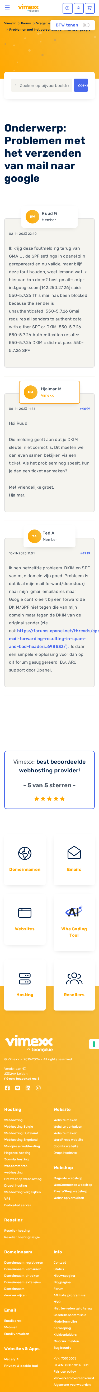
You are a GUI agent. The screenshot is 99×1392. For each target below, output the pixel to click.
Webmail (10, 1327)
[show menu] (7, 7)
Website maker (65, 1133)
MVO (57, 1302)
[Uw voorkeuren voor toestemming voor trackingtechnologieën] (94, 1044)
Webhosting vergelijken (22, 1192)
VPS (7, 1198)
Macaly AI (12, 1359)
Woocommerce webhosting (16, 1169)
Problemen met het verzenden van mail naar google (49, 29)
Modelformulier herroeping (65, 1325)
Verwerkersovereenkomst (74, 1378)
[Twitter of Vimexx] (20, 1088)
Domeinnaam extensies (22, 1282)
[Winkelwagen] (90, 8)
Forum (26, 23)
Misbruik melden (66, 1341)
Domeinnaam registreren (23, 1262)
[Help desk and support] (68, 8)
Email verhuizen (16, 1334)
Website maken (65, 1120)
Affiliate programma (70, 1295)
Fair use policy (65, 1371)
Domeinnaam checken (21, 1276)
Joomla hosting (16, 1159)
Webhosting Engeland (21, 1140)
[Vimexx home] (28, 7)
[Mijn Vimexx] (79, 8)
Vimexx (10, 23)
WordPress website (68, 1140)
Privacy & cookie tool (21, 1366)
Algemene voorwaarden (72, 1384)
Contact (60, 1262)
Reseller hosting (17, 1230)
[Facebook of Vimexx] (9, 1088)
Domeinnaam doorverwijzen (15, 1292)
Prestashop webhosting (22, 1179)
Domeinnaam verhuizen (22, 1269)
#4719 (85, 553)
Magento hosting (17, 1153)
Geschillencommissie (70, 1315)
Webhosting (13, 1120)
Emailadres (12, 1321)
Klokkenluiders (65, 1334)
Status (59, 1269)
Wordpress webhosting (22, 1146)
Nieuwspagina (64, 1276)
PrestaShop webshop (70, 1191)
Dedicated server (17, 1205)
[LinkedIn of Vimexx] (30, 1088)
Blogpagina (62, 1282)
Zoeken (83, 85)
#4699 (85, 409)
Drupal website (65, 1153)
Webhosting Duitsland (21, 1133)
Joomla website (66, 1146)
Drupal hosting (15, 1185)
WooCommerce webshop (73, 1185)
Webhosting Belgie (18, 1126)
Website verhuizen (68, 1126)
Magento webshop (68, 1178)
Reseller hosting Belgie (22, 1237)
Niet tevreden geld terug (73, 1308)
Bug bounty (62, 1348)
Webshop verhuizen (69, 1198)
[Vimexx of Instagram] (39, 1088)
